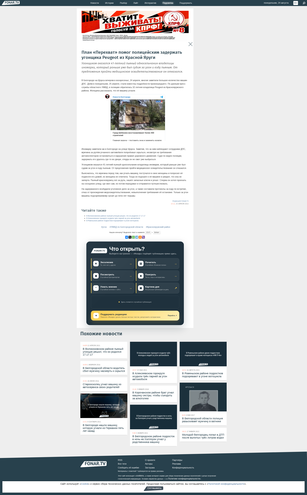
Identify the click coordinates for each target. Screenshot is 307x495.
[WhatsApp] (133, 237)
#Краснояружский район (158, 227)
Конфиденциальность (183, 467)
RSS (120, 460)
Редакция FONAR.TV (180, 201)
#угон (104, 227)
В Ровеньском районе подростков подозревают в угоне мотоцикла (112, 221)
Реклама (176, 463)
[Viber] (143, 237)
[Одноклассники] (140, 237)
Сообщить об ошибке (128, 467)
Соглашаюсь (154, 488)
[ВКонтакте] (126, 237)
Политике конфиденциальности (184, 478)
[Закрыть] (190, 44)
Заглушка (150, 467)
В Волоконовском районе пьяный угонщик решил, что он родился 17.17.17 (115, 216)
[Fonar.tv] (11, 3)
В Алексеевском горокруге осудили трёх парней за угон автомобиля (113, 218)
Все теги (122, 463)
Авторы (149, 463)
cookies (139, 475)
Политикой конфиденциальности (226, 483)
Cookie (84, 483)
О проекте (150, 460)
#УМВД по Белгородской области (126, 227)
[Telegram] (136, 237)
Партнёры (177, 460)
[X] (130, 237)
